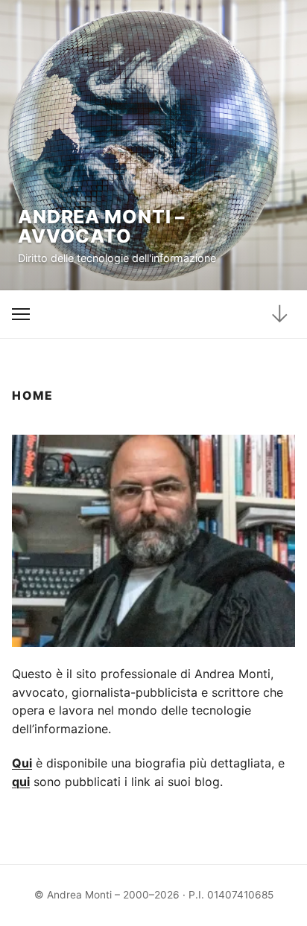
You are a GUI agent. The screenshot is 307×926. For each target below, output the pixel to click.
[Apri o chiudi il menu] (21, 314)
